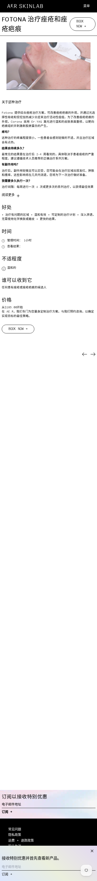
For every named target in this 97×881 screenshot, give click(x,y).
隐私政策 (14, 834)
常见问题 (14, 829)
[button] (93, 6)
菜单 (86, 6)
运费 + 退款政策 (21, 840)
